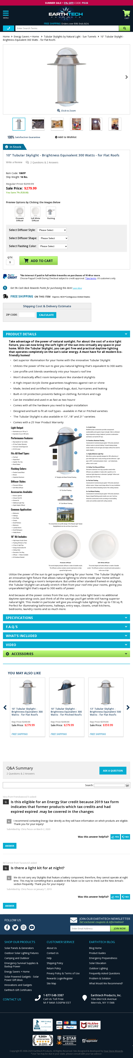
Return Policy (54, 968)
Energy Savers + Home (27, 36)
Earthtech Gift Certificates (18, 990)
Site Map (51, 983)
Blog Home (95, 948)
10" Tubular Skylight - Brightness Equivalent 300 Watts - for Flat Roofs (27, 711)
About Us (52, 948)
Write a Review (14, 162)
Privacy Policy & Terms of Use (63, 973)
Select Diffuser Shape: (23, 238)
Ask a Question (113, 770)
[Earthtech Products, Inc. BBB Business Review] (42, 1025)
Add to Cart (41, 261)
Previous (5, 707)
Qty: (10, 257)
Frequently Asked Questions (104, 973)
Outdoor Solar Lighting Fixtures (22, 953)
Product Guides (97, 953)
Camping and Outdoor (17, 958)
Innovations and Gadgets (18, 985)
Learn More (77, 288)
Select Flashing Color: (23, 246)
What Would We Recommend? (106, 983)
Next (126, 77)
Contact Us (53, 953)
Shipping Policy (55, 963)
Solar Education (97, 963)
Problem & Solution (100, 978)
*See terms (90, 278)
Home (6, 36)
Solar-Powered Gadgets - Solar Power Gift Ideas (22, 978)
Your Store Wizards (113, 1051)
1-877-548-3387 (53, 995)
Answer (9, 845)
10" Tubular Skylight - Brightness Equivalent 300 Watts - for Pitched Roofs (66, 711)
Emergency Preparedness (103, 958)
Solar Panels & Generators (19, 948)
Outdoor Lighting (98, 968)
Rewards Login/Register (60, 978)
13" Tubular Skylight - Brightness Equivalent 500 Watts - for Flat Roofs (105, 711)
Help (49, 958)
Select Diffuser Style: (22, 230)
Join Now (120, 928)
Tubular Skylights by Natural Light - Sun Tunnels (70, 36)
